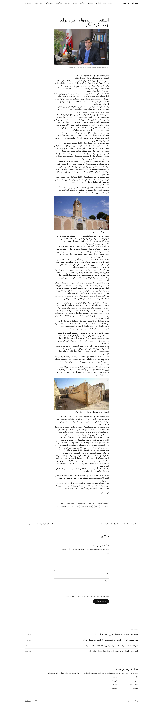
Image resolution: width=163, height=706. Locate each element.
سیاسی (75, 3)
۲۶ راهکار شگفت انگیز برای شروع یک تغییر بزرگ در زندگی (117, 523)
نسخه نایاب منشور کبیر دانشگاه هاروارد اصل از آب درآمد (116, 634)
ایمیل (107, 580)
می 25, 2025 (28, 640)
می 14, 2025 (28, 651)
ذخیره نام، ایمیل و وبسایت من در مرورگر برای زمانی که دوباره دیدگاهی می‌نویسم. (86, 596)
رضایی (62, 503)
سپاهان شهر (105, 506)
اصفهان (106, 503)
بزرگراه (100, 503)
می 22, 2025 (28, 645)
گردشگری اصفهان (68, 249)
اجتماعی (82, 3)
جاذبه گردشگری (81, 503)
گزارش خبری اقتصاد (74, 67)
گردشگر (77, 506)
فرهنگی (90, 3)
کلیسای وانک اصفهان (87, 506)
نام (108, 573)
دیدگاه (107, 553)
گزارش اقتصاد (83, 67)
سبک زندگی (49, 3)
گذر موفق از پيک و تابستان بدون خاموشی (40, 523)
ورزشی (67, 3)
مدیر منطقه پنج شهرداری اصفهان (64, 506)
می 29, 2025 (28, 634)
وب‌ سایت (106, 588)
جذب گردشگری (71, 503)
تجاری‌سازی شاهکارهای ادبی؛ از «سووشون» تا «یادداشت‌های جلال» (112, 646)
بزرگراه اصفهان (91, 503)
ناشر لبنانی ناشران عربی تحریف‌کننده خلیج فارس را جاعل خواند (113, 651)
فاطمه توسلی (96, 67)
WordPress (27, 701)
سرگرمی (59, 3)
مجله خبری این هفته (130, 3)
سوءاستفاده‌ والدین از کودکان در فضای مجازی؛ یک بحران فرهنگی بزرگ (110, 640)
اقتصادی (99, 3)
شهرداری (97, 506)
